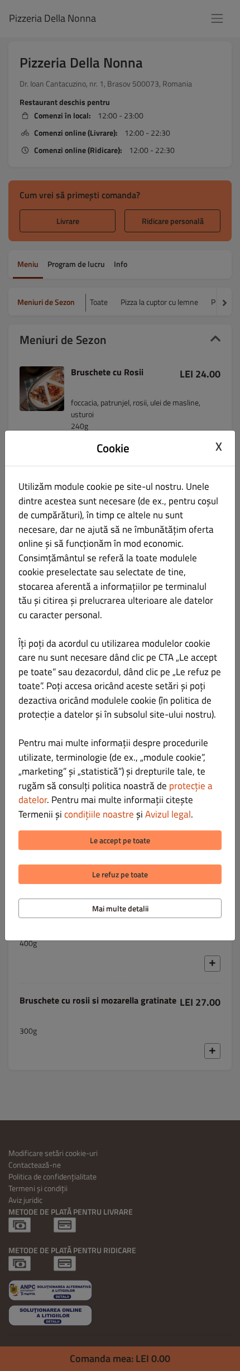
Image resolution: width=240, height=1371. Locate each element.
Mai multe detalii (120, 908)
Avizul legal (168, 814)
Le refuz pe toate (120, 874)
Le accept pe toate (120, 840)
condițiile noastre (99, 814)
